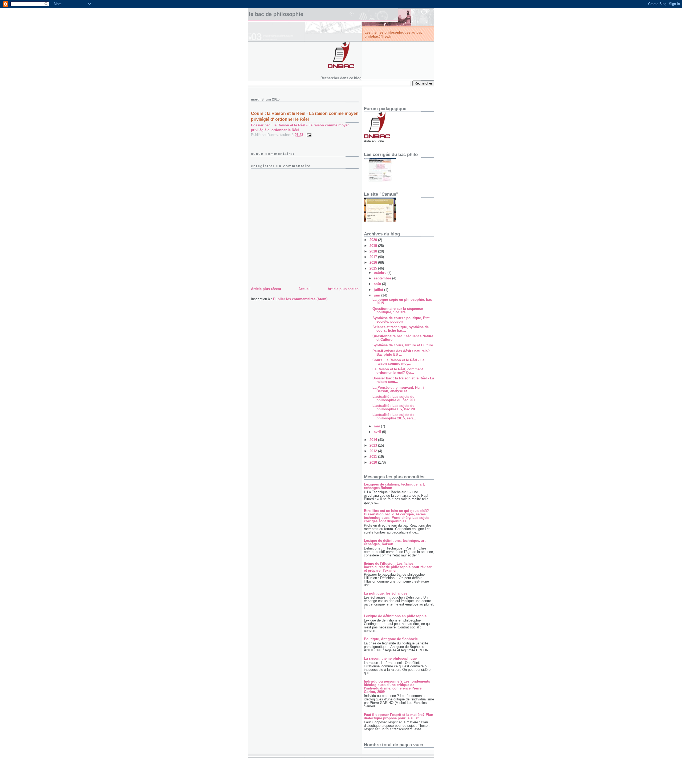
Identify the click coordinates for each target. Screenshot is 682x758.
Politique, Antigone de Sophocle (391, 639)
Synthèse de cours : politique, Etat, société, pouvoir (401, 319)
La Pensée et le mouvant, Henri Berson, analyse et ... (398, 389)
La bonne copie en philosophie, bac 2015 (402, 301)
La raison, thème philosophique (390, 658)
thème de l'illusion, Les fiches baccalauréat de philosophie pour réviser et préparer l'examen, (398, 567)
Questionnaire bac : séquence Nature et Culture (402, 338)
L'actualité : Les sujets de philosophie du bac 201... (395, 398)
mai (377, 426)
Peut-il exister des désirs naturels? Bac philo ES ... (401, 352)
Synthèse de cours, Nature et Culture (402, 345)
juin (377, 295)
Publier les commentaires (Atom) (300, 299)
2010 (374, 462)
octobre (380, 273)
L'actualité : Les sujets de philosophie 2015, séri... (394, 416)
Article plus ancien (343, 289)
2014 (374, 440)
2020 (374, 240)
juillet (379, 290)
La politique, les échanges (385, 593)
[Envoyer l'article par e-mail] (308, 135)
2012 (374, 451)
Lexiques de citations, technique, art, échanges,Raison (394, 486)
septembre (383, 278)
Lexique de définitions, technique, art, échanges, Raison (395, 542)
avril (378, 432)
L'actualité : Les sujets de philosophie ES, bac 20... (395, 407)
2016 (374, 262)
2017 (374, 257)
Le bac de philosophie (276, 14)
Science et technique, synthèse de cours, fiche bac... (400, 328)
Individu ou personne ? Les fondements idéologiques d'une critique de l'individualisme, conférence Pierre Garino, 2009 (397, 686)
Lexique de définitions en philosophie (395, 616)
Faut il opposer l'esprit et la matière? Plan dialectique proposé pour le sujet (398, 716)
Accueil (304, 289)
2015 (374, 268)
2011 (374, 457)
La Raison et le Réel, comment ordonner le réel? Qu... (397, 371)
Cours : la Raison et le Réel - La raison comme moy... (398, 362)
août (378, 284)
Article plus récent (266, 289)
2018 (374, 251)
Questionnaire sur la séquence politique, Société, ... (397, 310)
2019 (374, 246)
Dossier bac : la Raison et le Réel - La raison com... (403, 380)
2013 (374, 445)
